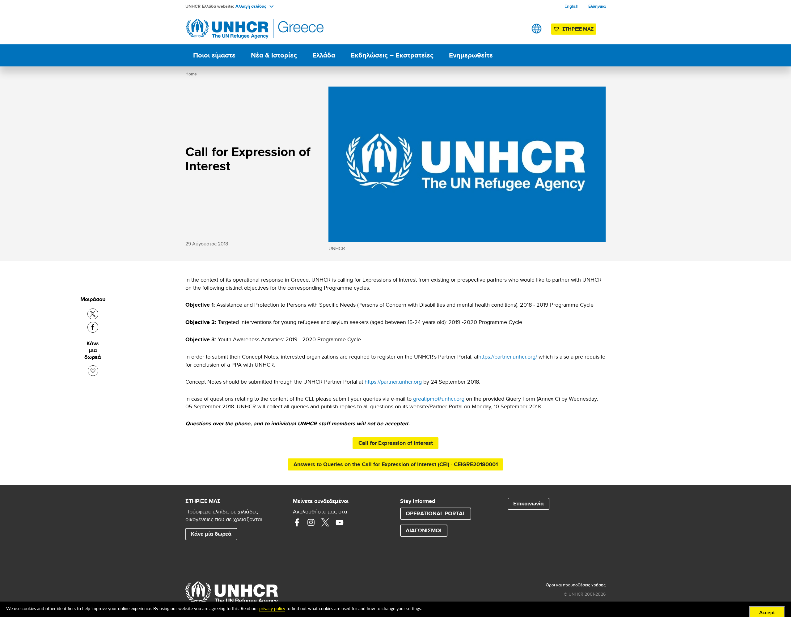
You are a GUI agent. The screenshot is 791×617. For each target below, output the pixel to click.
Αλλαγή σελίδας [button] (250, 6)
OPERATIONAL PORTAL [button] (435, 513)
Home (191, 74)
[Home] (228, 28)
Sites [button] (536, 28)
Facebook (297, 522)
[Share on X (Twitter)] (92, 313)
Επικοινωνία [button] (528, 504)
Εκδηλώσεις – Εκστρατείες (392, 55)
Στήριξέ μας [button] (578, 28)
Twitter (325, 522)
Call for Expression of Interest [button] (395, 443)
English (571, 6)
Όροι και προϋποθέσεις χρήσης (576, 585)
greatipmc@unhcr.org (438, 398)
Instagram (311, 522)
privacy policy (272, 609)
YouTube (340, 522)
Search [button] (517, 28)
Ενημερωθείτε (471, 55)
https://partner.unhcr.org (393, 381)
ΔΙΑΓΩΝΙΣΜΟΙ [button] (424, 530)
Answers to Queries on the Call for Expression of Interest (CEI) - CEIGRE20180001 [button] (396, 464)
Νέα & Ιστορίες (274, 55)
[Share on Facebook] (92, 327)
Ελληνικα (597, 6)
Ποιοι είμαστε (214, 55)
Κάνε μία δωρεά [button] (211, 534)
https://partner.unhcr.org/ (507, 356)
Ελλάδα (323, 55)
